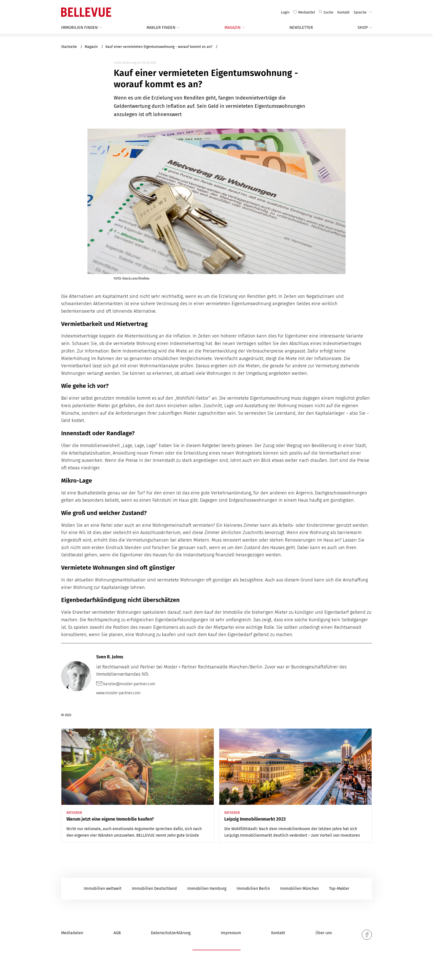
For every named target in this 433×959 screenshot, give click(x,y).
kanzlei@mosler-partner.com (128, 683)
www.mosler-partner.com (118, 692)
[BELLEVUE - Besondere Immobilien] (86, 12)
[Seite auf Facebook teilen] (367, 935)
